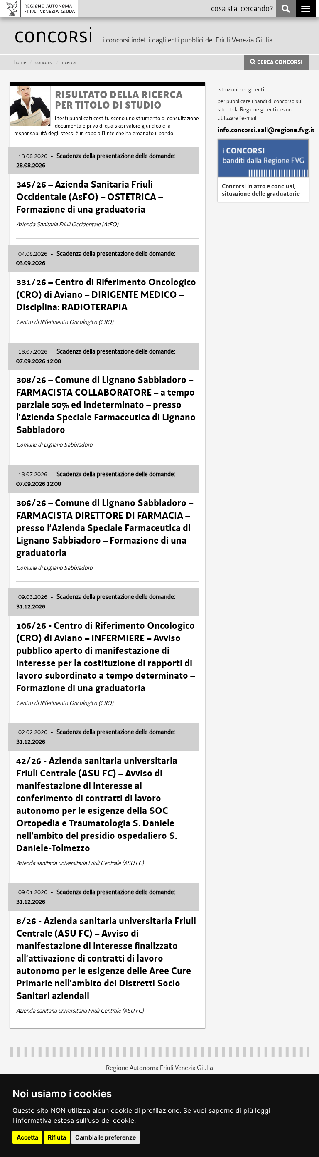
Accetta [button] (27, 1137)
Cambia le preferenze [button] (105, 1137)
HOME (20, 62)
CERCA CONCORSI (279, 62)
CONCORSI (44, 62)
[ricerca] (286, 8)
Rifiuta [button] (57, 1137)
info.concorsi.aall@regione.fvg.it (263, 130)
